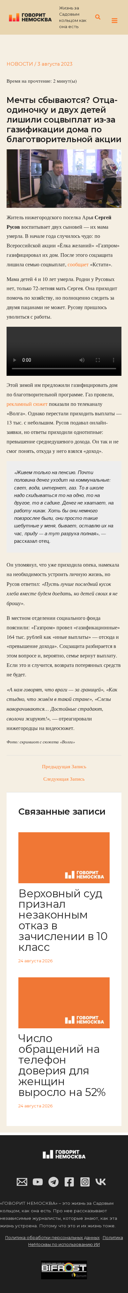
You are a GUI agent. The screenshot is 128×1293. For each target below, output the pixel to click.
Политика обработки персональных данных (52, 1237)
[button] (98, 17)
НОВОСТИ (20, 64)
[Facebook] (69, 1182)
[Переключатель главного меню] (114, 20)
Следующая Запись (64, 779)
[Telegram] (53, 1182)
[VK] (101, 1182)
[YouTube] (37, 1182)
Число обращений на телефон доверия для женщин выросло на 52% (61, 1065)
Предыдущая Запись (64, 766)
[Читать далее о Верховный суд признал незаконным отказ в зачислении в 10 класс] (63, 857)
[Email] (22, 1182)
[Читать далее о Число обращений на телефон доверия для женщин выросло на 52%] (63, 1002)
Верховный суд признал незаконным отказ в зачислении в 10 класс (62, 920)
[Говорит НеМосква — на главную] (30, 17)
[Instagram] (85, 1182)
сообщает (78, 264)
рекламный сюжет (28, 403)
